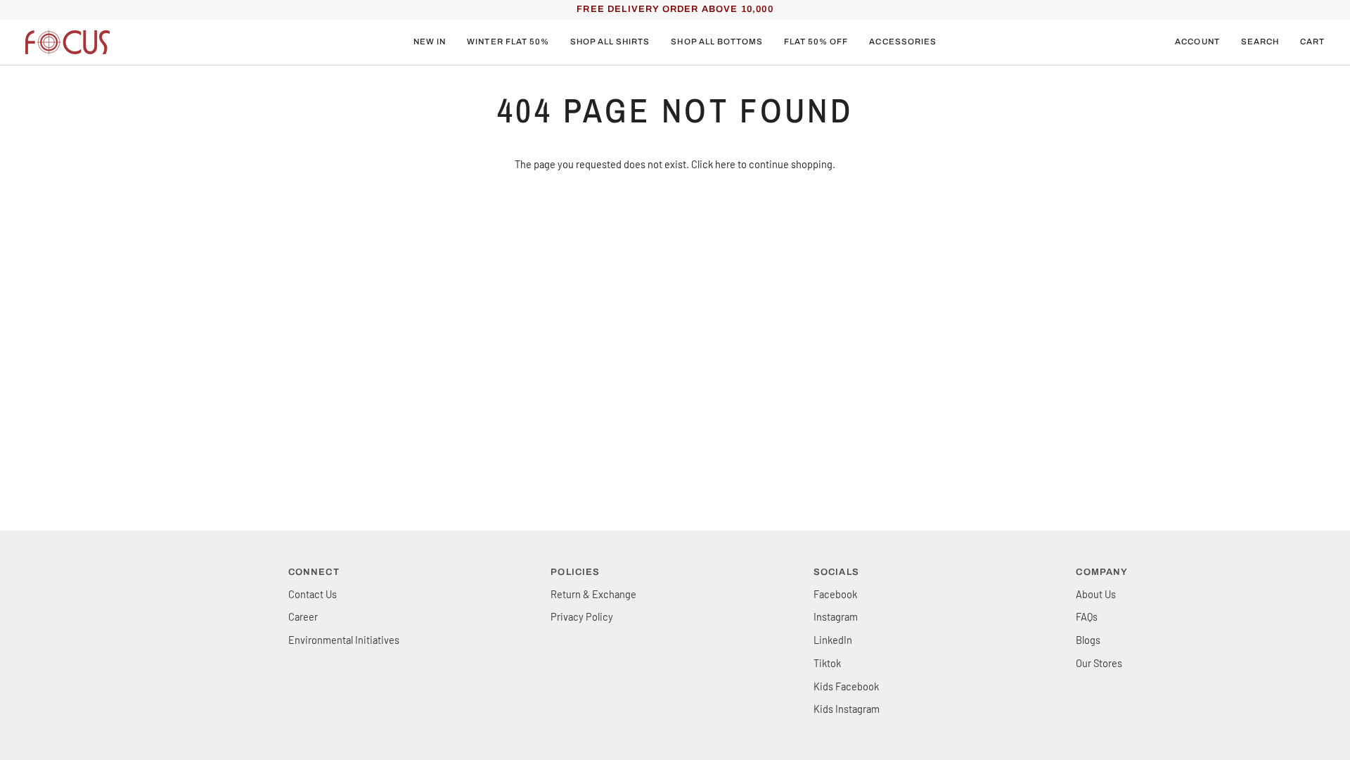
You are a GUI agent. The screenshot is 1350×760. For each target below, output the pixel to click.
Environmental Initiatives (343, 639)
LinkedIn (833, 639)
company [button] (1102, 572)
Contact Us (312, 594)
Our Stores (1099, 663)
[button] (508, 42)
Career (303, 616)
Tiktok (827, 663)
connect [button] (314, 572)
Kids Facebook (846, 686)
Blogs (1088, 639)
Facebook (835, 594)
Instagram (836, 616)
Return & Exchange (593, 594)
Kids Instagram (847, 708)
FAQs (1087, 616)
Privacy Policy (582, 616)
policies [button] (575, 572)
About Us (1096, 594)
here (725, 164)
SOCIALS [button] (836, 572)
